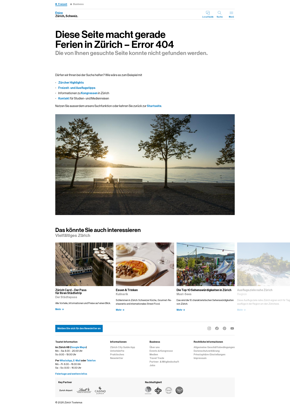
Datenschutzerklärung (207, 351)
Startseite (154, 105)
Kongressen (89, 93)
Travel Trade (157, 358)
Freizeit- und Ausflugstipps (76, 87)
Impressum (200, 358)
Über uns (155, 347)
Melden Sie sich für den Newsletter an (79, 328)
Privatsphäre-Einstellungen (209, 354)
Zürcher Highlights (71, 82)
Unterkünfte (117, 351)
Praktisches (117, 354)
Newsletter (116, 358)
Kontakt (63, 98)
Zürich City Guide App (122, 347)
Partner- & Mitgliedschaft (164, 362)
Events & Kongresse (161, 351)
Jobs (152, 365)
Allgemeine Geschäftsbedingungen (214, 347)
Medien (154, 354)
